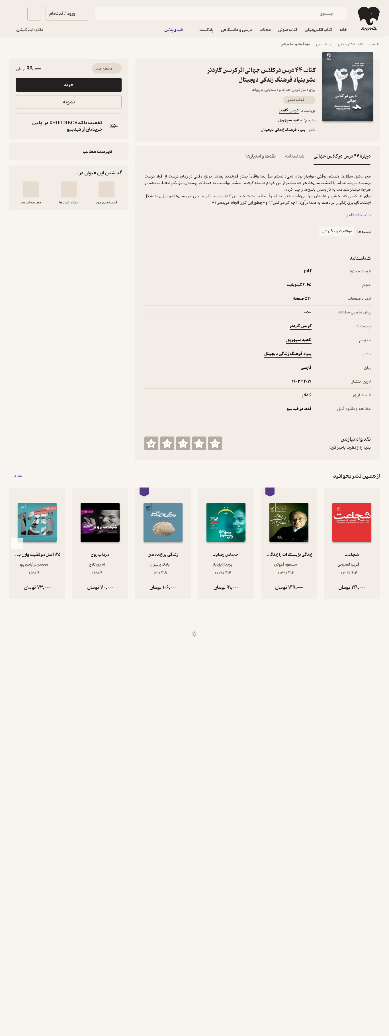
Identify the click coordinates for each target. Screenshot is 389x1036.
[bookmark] (161, 130)
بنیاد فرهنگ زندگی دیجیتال (283, 130)
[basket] (34, 14)
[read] (31, 189)
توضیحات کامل (358, 215)
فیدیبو (373, 44)
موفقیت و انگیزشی (295, 44)
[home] (368, 19)
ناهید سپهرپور (290, 120)
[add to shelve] (106, 189)
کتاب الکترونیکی (350, 44)
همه (18, 476)
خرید (68, 85)
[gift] (175, 130)
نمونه (69, 102)
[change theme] (16, 14)
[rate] (215, 443)
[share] (189, 130)
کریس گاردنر (289, 110)
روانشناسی (324, 44)
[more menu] (147, 130)
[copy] (21, 126)
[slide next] (17, 543)
